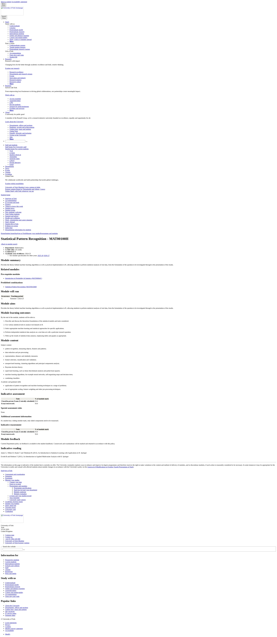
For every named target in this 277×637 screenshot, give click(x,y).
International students (12, 564)
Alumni (7, 172)
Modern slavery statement (14, 629)
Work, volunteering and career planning (18, 220)
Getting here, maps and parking (16, 609)
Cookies (8, 627)
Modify (7, 634)
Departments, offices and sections (16, 607)
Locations (8, 174)
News (7, 168)
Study (7, 22)
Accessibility (9, 630)
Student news (9, 208)
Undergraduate (10, 583)
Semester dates (10, 615)
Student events (10, 210)
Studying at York (11, 198)
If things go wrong (11, 226)
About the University (12, 606)
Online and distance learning (15, 589)
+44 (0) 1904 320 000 (12, 539)
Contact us (8, 537)
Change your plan (16, 482)
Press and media (10, 573)
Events (7, 170)
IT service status (10, 613)
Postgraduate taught (12, 585)
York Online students (12, 214)
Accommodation (11, 200)
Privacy (7, 625)
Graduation (9, 511)
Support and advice (11, 216)
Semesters (8, 476)
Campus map (9, 535)
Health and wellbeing (12, 218)
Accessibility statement (19, 2)
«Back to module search (9, 244)
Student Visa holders (12, 504)
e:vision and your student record (20, 496)
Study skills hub (10, 505)
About (7, 112)
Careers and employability (14, 592)
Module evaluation (20, 494)
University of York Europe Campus (17, 543)
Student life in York (11, 224)
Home (3, 233)
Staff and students (11, 145)
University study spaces (18, 500)
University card (10, 509)
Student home (5, 195)
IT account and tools (12, 202)
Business (8, 86)
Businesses (9, 571)
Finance (8, 204)
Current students (10, 562)
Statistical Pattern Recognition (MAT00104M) (21, 287)
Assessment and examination (15, 474)
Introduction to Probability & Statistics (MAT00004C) (23, 278)
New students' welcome (13, 212)
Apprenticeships (10, 590)
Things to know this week (14, 206)
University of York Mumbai (14, 541)
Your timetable (14, 498)
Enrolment (8, 478)
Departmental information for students (18, 230)
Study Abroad (10, 222)
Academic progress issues (14, 502)
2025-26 (40, 255)
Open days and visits (12, 596)
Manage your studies (33, 233)
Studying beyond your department (25, 490)
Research (8, 59)
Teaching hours (10, 507)
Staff (6, 568)
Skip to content (6, 2)
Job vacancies (10, 611)
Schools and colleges (12, 566)
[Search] (26, 141)
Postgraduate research (12, 587)
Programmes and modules (49, 233)
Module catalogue (20, 492)
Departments (9, 166)
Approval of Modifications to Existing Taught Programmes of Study (110, 467)
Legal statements (11, 623)
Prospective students (12, 560)
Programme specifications (22, 488)
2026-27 (47, 255)
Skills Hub (8, 228)
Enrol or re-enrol (15, 484)
